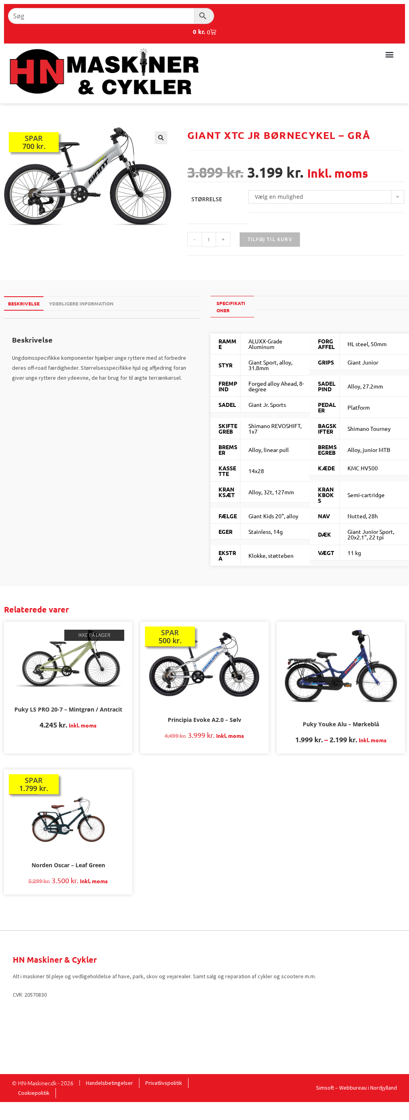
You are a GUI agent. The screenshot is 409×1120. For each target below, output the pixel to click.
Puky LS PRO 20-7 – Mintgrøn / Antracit (68, 709)
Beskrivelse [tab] (24, 303)
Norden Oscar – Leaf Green (68, 865)
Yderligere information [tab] (81, 303)
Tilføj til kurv (270, 239)
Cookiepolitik (34, 1092)
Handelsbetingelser (109, 1082)
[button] (389, 54)
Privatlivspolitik (163, 1082)
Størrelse (206, 199)
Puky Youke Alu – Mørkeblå (341, 724)
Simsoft (325, 1087)
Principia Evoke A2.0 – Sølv (204, 720)
